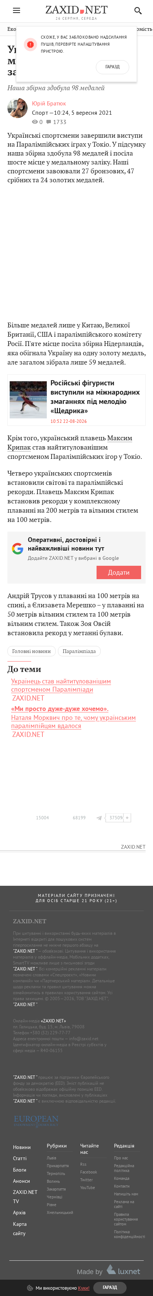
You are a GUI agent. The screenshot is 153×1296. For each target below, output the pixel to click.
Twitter (86, 1179)
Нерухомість (137, 29)
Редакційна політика (124, 1168)
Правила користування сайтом (126, 1219)
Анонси (21, 1181)
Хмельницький (60, 1212)
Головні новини (31, 651)
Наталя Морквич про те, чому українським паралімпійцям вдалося (73, 717)
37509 (116, 817)
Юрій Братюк (49, 103)
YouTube (87, 1187)
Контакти (122, 1186)
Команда (121, 1178)
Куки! (83, 1288)
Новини (22, 1147)
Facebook (88, 1172)
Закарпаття (56, 1189)
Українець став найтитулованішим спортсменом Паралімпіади (61, 685)
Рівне (51, 1204)
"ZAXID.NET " (25, 951)
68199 (79, 817)
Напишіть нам (126, 1194)
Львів (51, 1157)
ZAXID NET (76, 10)
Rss (83, 1164)
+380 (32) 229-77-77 (50, 1032)
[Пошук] (136, 10)
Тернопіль (56, 1173)
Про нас (121, 1157)
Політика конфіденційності (129, 1234)
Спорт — (43, 112)
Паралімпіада (79, 651)
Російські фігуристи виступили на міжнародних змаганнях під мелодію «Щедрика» (95, 397)
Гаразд (112, 67)
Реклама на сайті (124, 1204)
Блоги (19, 1169)
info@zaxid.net (83, 1038)
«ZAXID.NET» (53, 1021)
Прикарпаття (58, 1165)
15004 (42, 817)
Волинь (53, 1181)
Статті (20, 1158)
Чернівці (54, 1196)
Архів (19, 1212)
